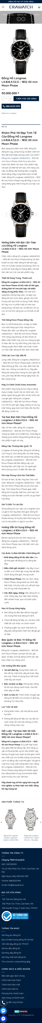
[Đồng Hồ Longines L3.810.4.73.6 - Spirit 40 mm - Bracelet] (31, 819)
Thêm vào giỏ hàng (26, 98)
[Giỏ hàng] (39, 7)
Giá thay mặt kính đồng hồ (14, 957)
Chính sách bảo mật (11, 984)
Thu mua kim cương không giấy (16, 961)
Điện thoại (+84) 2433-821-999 (15, 876)
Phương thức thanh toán (12, 993)
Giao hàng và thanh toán (13, 998)
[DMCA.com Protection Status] (21, 1011)
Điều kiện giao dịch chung (13, 976)
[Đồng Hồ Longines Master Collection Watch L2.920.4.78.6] (11, 819)
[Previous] (1, 826)
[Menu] (3, 7)
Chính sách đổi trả (10, 989)
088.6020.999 (12, 106)
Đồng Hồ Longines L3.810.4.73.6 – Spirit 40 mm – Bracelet (31, 837)
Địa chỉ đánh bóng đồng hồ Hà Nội (17, 939)
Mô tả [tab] (4, 127)
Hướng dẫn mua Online (12, 1002)
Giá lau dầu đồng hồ (11, 948)
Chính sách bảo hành (11, 980)
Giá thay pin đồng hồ (11, 935)
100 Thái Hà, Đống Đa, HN (14, 899)
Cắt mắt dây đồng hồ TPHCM (15, 944)
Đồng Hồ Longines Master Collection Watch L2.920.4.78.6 (10, 837)
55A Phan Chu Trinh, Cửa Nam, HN (17, 903)
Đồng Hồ (21, 14)
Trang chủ (8, 14)
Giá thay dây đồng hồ (11, 953)
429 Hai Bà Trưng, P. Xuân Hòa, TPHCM (19, 908)
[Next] (40, 826)
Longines (35, 14)
